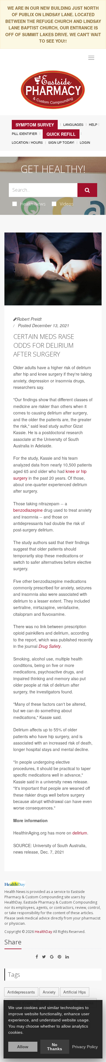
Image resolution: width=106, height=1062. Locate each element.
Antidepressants (21, 992)
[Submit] (87, 190)
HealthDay (43, 931)
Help (93, 124)
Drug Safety (50, 646)
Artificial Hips (74, 992)
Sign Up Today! (61, 142)
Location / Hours (27, 142)
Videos (67, 204)
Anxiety (49, 992)
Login (85, 142)
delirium (79, 833)
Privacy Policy (85, 1046)
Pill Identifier (24, 133)
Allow (22, 1046)
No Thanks (54, 1046)
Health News (33, 204)
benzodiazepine (28, 510)
